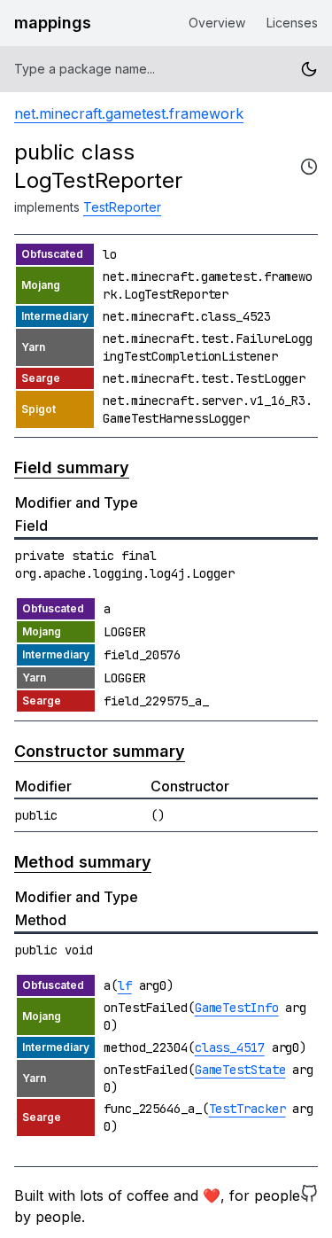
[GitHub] (309, 1206)
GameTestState (240, 1070)
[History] (309, 166)
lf (125, 985)
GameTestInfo (237, 1008)
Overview (217, 22)
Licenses (292, 22)
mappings (52, 22)
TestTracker (247, 1109)
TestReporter (122, 206)
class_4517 (230, 1047)
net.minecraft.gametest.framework (128, 113)
